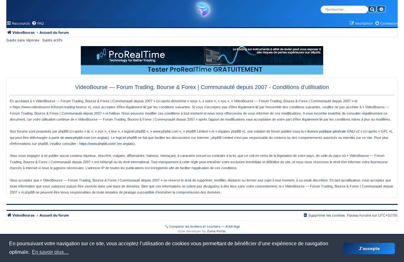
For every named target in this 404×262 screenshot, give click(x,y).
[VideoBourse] (202, 9)
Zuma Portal (216, 231)
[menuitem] (38, 23)
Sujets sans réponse (22, 40)
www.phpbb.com (77, 138)
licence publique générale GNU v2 (333, 131)
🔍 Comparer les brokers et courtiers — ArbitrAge (202, 226)
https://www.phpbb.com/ (97, 144)
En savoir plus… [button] (50, 252)
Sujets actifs (52, 40)
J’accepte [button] (369, 248)
